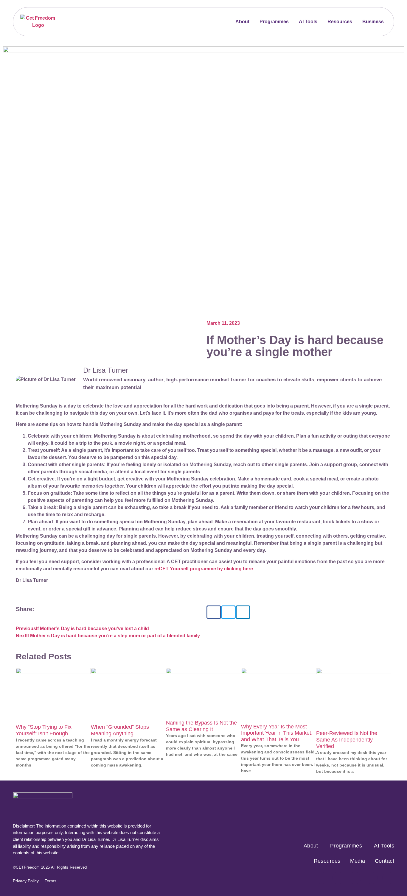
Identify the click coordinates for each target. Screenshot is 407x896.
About (242, 21)
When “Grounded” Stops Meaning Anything (120, 730)
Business (373, 21)
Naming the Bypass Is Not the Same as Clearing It (201, 726)
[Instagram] (338, 878)
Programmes (274, 21)
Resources (339, 21)
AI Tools (308, 21)
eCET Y (164, 568)
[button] (213, 612)
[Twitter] (355, 878)
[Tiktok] (372, 878)
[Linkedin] (388, 878)
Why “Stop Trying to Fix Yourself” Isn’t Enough (44, 730)
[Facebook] (321, 878)
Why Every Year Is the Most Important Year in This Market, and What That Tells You (277, 733)
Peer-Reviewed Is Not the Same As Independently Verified (346, 739)
